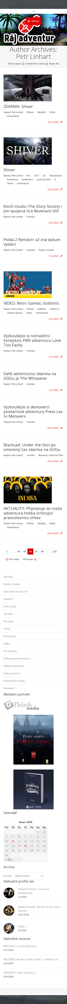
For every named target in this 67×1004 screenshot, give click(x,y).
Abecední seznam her (16, 591)
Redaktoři (9, 688)
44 (18, 551)
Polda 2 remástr (46, 250)
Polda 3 (22, 926)
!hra (28, 175)
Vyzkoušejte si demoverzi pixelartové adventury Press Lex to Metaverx (33, 411)
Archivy (8, 875)
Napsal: (13, 112)
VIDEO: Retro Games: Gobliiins (31, 303)
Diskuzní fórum (12, 673)
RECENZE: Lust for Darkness (20, 946)
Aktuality (41, 112)
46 (30, 551)
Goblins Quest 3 (15, 313)
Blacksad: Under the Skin (51, 455)
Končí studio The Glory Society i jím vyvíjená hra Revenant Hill (33, 208)
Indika (52, 523)
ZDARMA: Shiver (18, 106)
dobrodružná (55, 175)
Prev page (14, 559)
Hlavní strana (14, 64)
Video (29, 313)
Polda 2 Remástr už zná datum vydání (32, 242)
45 (24, 551)
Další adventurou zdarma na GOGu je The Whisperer (30, 376)
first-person (12, 179)
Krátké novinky (12, 584)
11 (13, 841)
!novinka (31, 217)
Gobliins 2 (54, 309)
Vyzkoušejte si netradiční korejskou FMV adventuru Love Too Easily (32, 340)
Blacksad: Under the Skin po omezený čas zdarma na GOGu (32, 447)
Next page (28, 559)
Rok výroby (10, 606)
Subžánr (8, 599)
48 (42, 551)
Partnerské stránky (14, 680)
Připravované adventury (17, 658)
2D (44, 175)
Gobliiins (41, 309)
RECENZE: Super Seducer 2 (20, 972)
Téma (7, 628)
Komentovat (13, 116)
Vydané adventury (14, 665)
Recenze (9, 621)
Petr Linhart (33, 56)
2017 (36, 175)
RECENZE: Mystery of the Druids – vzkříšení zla (31, 959)
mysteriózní (27, 179)
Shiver (52, 112)
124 (54, 551)
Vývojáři (8, 613)
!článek (30, 112)
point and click (44, 179)
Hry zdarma (10, 651)
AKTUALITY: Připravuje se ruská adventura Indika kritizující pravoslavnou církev (33, 513)
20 (25, 845)
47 (36, 551)
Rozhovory (10, 636)
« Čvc (9, 859)
